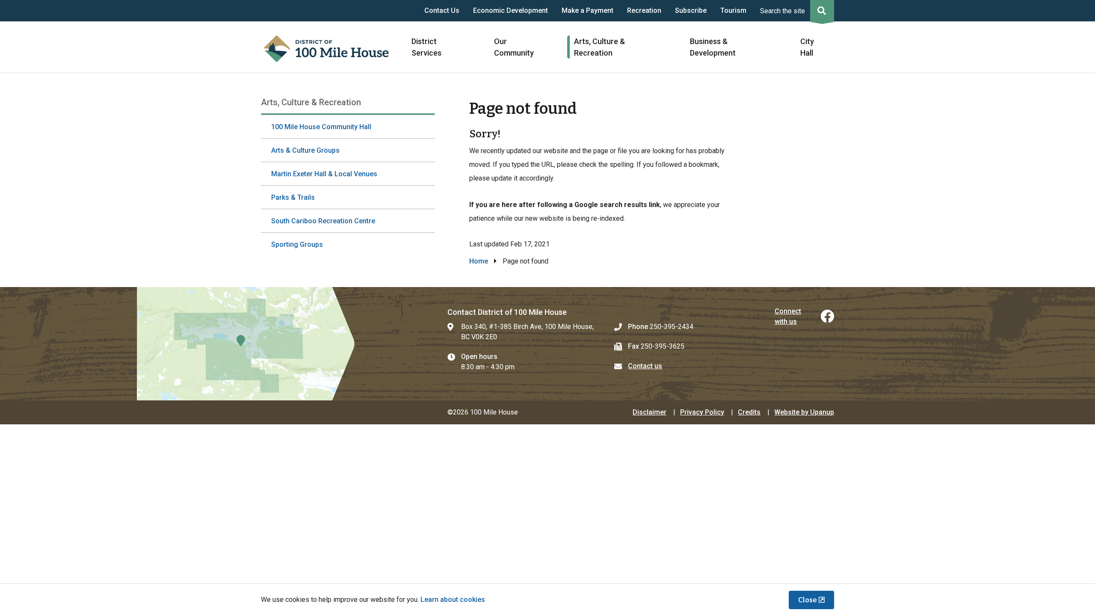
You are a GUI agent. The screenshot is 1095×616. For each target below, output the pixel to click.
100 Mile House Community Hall (321, 127)
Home (478, 261)
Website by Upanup (804, 412)
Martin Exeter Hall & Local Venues (324, 174)
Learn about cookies (452, 599)
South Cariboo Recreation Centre (323, 221)
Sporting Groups (297, 244)
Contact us (645, 366)
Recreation (644, 10)
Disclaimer (649, 412)
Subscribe (691, 10)
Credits (749, 412)
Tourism (733, 10)
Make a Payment (587, 10)
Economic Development (510, 10)
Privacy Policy (702, 412)
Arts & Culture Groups (305, 150)
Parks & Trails (293, 197)
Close (807, 600)
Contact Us (441, 10)
